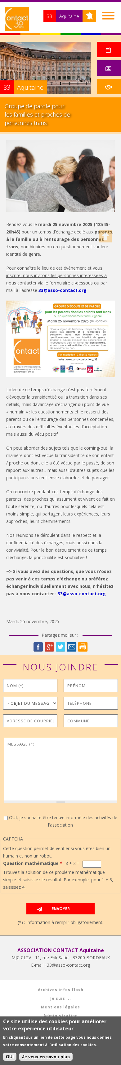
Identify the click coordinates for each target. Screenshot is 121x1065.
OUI (10, 1056)
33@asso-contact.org (62, 290)
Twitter (60, 647)
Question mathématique (32, 863)
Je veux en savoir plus (46, 1056)
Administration (60, 1015)
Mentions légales (60, 1007)
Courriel (72, 647)
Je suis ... (60, 998)
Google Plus (49, 647)
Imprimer (83, 647)
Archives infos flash (60, 989)
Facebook (38, 647)
